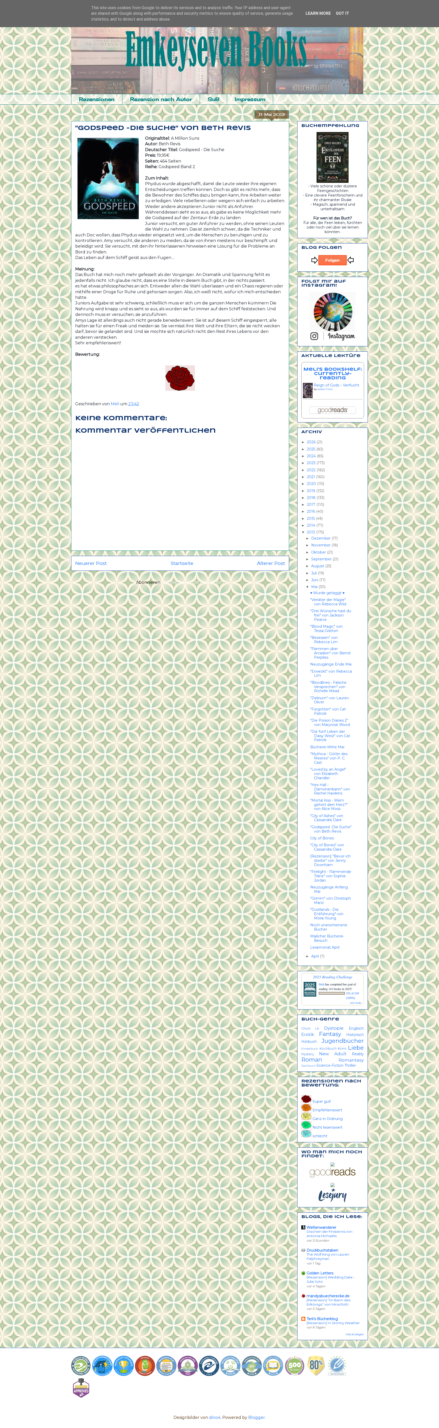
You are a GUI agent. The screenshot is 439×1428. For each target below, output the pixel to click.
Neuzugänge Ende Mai (331, 664)
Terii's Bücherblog (322, 1319)
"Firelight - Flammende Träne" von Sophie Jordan (330, 876)
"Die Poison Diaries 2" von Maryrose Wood (330, 722)
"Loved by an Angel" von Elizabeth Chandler (328, 773)
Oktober (319, 552)
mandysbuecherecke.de (328, 1296)
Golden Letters (320, 1273)
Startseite (181, 563)
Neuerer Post (91, 563)
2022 (312, 470)
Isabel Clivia (325, 389)
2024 (312, 456)
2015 (311, 518)
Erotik (307, 1034)
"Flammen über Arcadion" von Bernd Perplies (330, 653)
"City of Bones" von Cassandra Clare (327, 847)
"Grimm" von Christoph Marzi (330, 900)
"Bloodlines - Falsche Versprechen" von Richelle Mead (328, 686)
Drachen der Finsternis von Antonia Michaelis (329, 1233)
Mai (315, 587)
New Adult (333, 1053)
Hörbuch (309, 1041)
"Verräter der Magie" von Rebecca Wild (328, 601)
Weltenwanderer (321, 1227)
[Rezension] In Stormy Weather (333, 1323)
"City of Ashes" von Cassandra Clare (326, 818)
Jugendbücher (343, 1040)
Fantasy (330, 1033)
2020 (312, 483)
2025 (311, 449)
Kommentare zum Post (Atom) (192, 582)
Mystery (307, 1054)
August (318, 566)
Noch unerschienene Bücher (328, 927)
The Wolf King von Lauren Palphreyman (328, 1256)
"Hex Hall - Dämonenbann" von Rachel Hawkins (330, 789)
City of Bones (322, 838)
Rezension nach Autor (161, 99)
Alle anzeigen (355, 1334)
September (322, 559)
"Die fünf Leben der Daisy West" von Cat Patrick (330, 735)
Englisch (356, 1028)
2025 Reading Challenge (332, 976)
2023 (312, 463)
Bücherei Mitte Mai (327, 747)
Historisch (355, 1034)
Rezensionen (97, 99)
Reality (358, 1054)
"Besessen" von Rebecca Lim (324, 639)
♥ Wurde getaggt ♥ (327, 593)
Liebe (356, 1047)
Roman (311, 1059)
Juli (314, 573)
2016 (311, 511)
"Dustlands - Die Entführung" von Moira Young (326, 913)
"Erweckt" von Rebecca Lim (331, 673)
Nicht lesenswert (326, 1127)
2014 (311, 525)
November (321, 545)
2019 (311, 491)
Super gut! (321, 1101)
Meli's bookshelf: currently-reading (332, 373)
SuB (213, 99)
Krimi (342, 1048)
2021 (311, 477)
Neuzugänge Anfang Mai (329, 889)
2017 (311, 504)
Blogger (256, 1417)
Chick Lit (310, 1028)
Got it (342, 13)
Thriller (350, 1065)
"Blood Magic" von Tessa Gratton (326, 628)
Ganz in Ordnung (327, 1118)
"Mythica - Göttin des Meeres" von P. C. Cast (329, 758)
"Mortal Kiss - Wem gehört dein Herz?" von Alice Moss (329, 804)
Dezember (321, 538)
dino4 (215, 1417)
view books (356, 1002)
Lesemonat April (324, 947)
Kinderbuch (309, 1048)
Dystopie (333, 1028)
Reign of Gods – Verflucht (336, 385)
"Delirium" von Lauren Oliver (329, 700)
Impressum (250, 99)
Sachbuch (308, 1065)
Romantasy (351, 1060)
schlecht (319, 1136)
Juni (315, 580)
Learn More (318, 13)
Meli (322, 984)
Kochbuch (328, 1048)
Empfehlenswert (326, 1110)
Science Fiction (330, 1065)
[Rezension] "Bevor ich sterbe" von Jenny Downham (330, 860)
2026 (312, 442)
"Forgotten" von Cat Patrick (328, 711)
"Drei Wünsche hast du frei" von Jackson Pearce (330, 615)
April (315, 956)
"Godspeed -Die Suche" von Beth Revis (331, 829)
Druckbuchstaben (322, 1250)
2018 (312, 497)
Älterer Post (271, 563)
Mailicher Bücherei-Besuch (327, 938)
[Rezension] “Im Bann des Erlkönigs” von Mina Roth (328, 1302)
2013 (311, 532)
